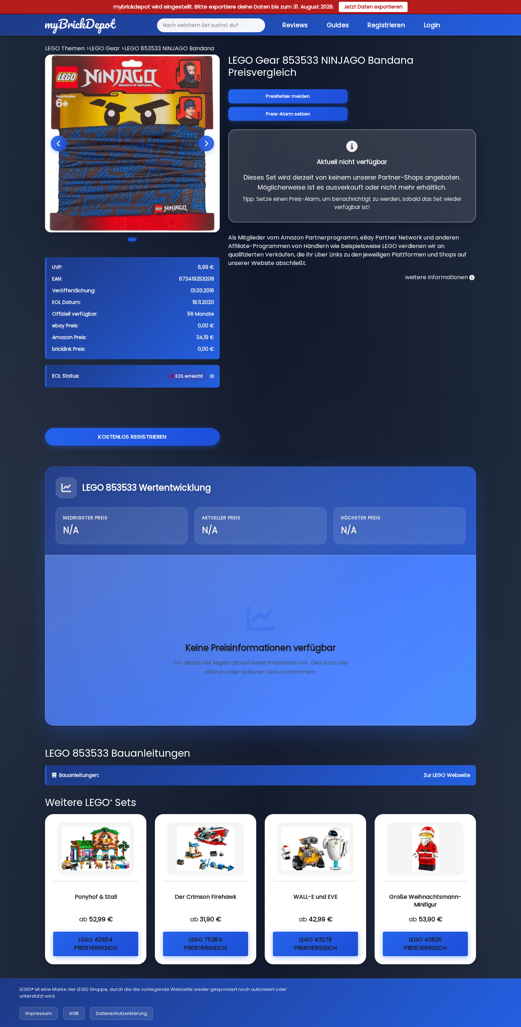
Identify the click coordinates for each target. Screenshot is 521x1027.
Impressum (39, 1013)
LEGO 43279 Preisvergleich (315, 944)
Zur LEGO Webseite (447, 775)
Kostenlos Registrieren (132, 436)
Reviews (295, 25)
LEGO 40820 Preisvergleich (425, 944)
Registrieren (386, 25)
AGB (74, 1013)
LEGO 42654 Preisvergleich (95, 944)
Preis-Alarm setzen (288, 114)
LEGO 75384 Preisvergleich (205, 944)
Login (432, 25)
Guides (338, 25)
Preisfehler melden (288, 96)
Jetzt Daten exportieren (373, 6)
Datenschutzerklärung (121, 1013)
